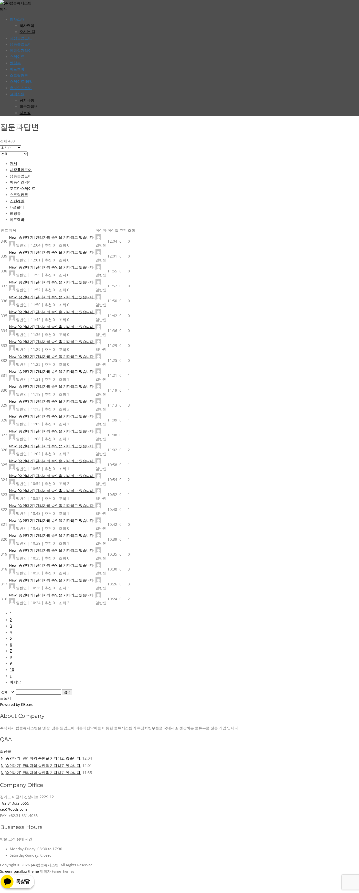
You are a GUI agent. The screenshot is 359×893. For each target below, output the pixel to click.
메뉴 (3, 9)
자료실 (25, 112)
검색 (67, 692)
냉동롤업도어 (21, 44)
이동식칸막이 (21, 50)
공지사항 (27, 100)
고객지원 (17, 93)
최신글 (5, 751)
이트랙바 (17, 68)
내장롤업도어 (21, 37)
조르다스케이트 (22, 188)
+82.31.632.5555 (14, 803)
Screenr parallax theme (19, 871)
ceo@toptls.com (13, 809)
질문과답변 (29, 106)
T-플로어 (17, 206)
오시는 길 (27, 31)
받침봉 (15, 62)
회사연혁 (27, 25)
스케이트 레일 (21, 81)
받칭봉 (15, 213)
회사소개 (17, 19)
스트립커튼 (19, 75)
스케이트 (17, 56)
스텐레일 (17, 200)
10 (12, 669)
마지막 (15, 681)
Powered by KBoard (16, 704)
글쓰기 (5, 698)
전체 (13, 163)
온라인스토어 (21, 87)
